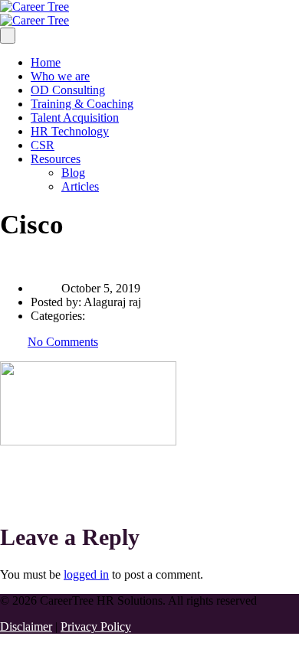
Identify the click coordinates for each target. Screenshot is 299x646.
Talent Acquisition (75, 117)
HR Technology (70, 131)
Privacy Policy (96, 626)
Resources (55, 158)
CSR (42, 145)
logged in (86, 574)
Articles (80, 186)
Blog (73, 172)
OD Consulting (68, 89)
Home (46, 62)
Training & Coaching (82, 103)
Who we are (60, 76)
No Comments (63, 341)
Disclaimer (26, 626)
